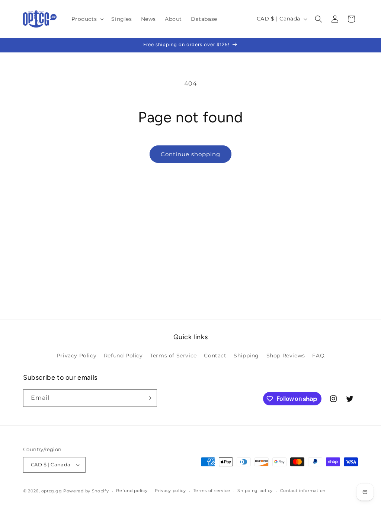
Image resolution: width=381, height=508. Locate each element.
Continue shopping (190, 154)
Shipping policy (255, 490)
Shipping (246, 355)
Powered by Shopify (86, 490)
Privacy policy (170, 490)
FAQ (318, 355)
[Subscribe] (148, 398)
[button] (87, 19)
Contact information (303, 490)
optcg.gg (51, 490)
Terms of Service (173, 355)
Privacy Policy (76, 355)
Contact (215, 355)
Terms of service (211, 490)
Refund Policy (123, 355)
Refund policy (131, 490)
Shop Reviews (285, 355)
